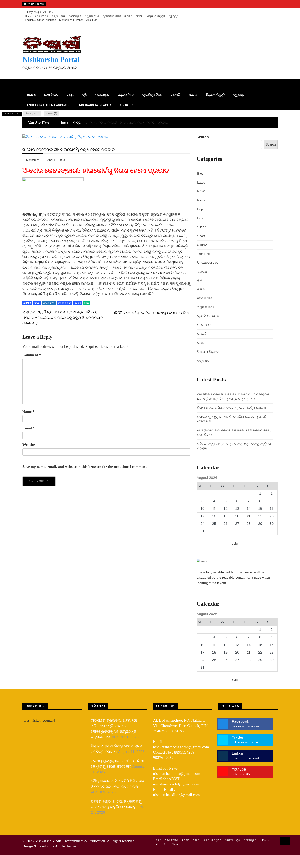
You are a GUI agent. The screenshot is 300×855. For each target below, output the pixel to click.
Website (28, 445)
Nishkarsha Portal (51, 59)
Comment (31, 355)
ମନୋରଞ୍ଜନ (74, 16)
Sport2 (202, 244)
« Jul (235, 543)
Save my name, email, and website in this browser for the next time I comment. (85, 467)
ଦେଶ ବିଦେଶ (41, 16)
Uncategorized (207, 262)
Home (28, 16)
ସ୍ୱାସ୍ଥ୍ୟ (173, 16)
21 (248, 516)
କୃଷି (63, 16)
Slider (27, 303)
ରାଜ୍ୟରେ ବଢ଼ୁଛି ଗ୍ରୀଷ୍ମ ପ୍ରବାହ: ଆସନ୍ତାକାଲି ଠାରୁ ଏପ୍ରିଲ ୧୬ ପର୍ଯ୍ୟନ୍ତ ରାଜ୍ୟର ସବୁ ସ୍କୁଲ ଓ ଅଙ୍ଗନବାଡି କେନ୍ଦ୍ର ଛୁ (62, 317)
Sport (201, 236)
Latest (201, 182)
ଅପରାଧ (140, 16)
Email (28, 428)
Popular (202, 209)
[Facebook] (255, 12)
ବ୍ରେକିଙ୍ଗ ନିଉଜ (112, 16)
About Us (91, 19)
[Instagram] (267, 12)
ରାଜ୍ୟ (55, 16)
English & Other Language (40, 19)
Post (200, 218)
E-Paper (264, 840)
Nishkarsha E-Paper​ (71, 19)
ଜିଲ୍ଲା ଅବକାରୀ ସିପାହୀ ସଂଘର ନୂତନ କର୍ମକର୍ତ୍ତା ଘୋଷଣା (231, 408)
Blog (200, 173)
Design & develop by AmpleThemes (49, 846)
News (201, 200)
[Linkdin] (273, 12)
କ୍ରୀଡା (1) (52, 113)
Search (203, 137)
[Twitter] (261, 12)
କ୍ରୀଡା (201, 289)
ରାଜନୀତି (128, 16)
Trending (203, 253)
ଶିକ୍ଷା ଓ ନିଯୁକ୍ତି (156, 16)
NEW (201, 191)
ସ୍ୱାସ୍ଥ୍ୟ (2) (33, 113)
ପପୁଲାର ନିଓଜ (91, 16)
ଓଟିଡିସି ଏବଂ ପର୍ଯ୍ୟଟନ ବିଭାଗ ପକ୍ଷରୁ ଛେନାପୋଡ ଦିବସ (151, 313)
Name (28, 412)
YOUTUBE (162, 844)
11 (214, 508)
